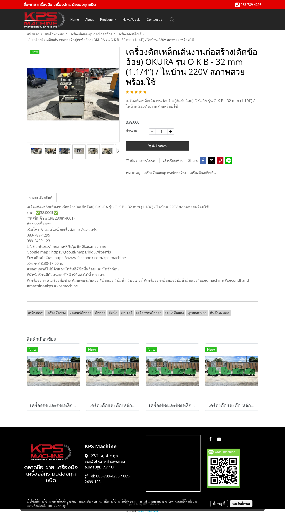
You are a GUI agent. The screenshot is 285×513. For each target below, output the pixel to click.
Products (106, 20)
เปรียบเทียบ (174, 160)
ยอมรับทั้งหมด (241, 503)
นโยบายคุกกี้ (61, 506)
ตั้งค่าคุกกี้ (219, 503)
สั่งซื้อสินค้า (159, 146)
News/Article (131, 20)
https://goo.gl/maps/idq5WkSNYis (81, 252)
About (89, 20)
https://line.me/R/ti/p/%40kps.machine (72, 246)
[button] (172, 20)
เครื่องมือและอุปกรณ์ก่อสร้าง (165, 172)
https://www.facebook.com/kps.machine (90, 257)
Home (75, 20)
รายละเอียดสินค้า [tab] (41, 197)
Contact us (154, 20)
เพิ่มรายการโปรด (142, 160)
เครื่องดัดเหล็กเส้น (203, 172)
